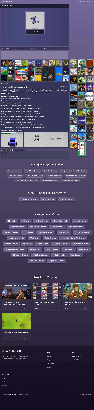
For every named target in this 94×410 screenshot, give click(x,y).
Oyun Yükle (5, 378)
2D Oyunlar (12, 221)
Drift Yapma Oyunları (82, 232)
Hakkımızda (50, 363)
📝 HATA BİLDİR (47, 48)
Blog (48, 360)
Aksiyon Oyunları (48, 199)
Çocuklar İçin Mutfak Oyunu (70, 180)
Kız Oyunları (27, 243)
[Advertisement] (34, 55)
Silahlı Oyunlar (42, 243)
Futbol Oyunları (50, 238)
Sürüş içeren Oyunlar (16, 238)
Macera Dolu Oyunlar (29, 199)
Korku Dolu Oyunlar (60, 243)
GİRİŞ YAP (81, 1)
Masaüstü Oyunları (11, 232)
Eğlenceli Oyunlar (66, 199)
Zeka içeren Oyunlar (41, 255)
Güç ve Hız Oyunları (50, 171)
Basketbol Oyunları (17, 226)
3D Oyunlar (26, 221)
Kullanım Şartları (76, 356)
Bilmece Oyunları (52, 249)
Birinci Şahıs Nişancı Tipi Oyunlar (73, 238)
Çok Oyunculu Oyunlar (81, 243)
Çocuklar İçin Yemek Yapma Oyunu (26, 180)
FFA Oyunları (34, 238)
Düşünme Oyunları (37, 261)
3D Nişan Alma (65, 171)
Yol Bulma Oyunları (80, 171)
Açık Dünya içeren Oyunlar (15, 249)
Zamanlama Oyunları (14, 171)
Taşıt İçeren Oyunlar (56, 261)
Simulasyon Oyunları (20, 255)
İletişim (49, 367)
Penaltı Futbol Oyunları (55, 175)
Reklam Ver (5, 382)
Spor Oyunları (76, 255)
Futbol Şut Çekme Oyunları (35, 175)
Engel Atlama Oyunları (32, 171)
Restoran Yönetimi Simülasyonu (76, 175)
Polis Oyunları (35, 249)
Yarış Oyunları (68, 249)
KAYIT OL (88, 1)
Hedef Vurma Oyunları (15, 175)
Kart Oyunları (28, 232)
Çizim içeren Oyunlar (46, 232)
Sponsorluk (5, 385)
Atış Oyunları (83, 249)
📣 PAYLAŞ (33, 48)
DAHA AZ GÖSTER (64, 86)
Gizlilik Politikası (76, 360)
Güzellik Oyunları (57, 226)
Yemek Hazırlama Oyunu (49, 180)
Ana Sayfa (50, 356)
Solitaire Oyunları (59, 255)
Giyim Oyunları (64, 232)
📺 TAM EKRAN (62, 48)
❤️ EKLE (21, 48)
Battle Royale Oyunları (38, 226)
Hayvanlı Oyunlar (80, 221)
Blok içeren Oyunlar (76, 226)
